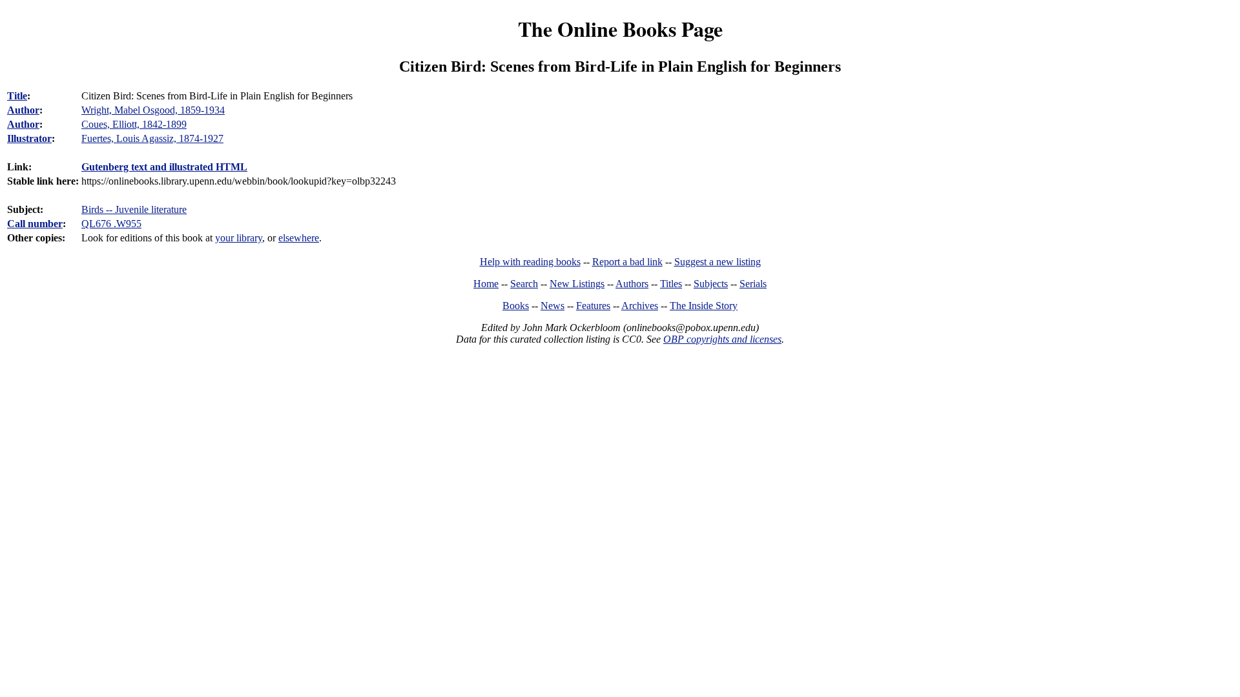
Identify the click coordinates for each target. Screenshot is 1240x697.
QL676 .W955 (111, 223)
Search (524, 283)
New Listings (577, 283)
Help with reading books (530, 261)
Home (486, 283)
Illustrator (29, 138)
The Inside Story (704, 305)
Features (593, 305)
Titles (671, 283)
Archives (639, 305)
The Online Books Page (620, 29)
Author (23, 110)
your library (238, 237)
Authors (631, 283)
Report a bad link (627, 261)
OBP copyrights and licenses (722, 339)
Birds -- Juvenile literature (134, 209)
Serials (753, 283)
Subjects (711, 283)
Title (17, 95)
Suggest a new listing (717, 261)
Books (515, 305)
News (552, 305)
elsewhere (298, 237)
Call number (35, 223)
